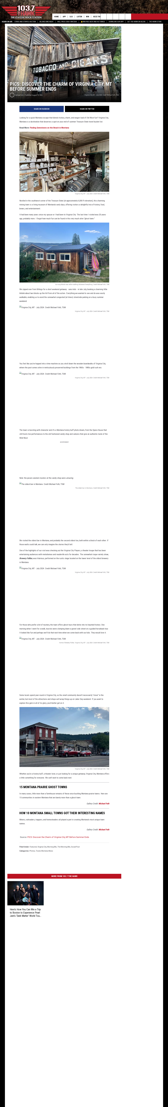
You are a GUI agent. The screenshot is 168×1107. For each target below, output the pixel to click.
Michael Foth (19, 95)
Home (56, 17)
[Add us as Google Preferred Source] (110, 17)
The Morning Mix (63, 847)
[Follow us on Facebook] (116, 17)
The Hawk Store (155, 22)
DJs (71, 17)
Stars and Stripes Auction (25, 22)
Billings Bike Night (46, 22)
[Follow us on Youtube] (128, 17)
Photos (32, 851)
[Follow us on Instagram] (122, 17)
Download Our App (116, 22)
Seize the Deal (99, 17)
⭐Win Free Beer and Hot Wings (93, 22)
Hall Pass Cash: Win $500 (67, 22)
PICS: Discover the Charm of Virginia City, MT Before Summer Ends (58, 837)
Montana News (47, 851)
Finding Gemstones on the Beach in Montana (49, 127)
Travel (38, 851)
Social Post (75, 847)
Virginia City (42, 847)
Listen (79, 17)
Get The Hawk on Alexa (136, 22)
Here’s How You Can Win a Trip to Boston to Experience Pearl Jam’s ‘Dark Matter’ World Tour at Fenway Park (25, 912)
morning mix (52, 847)
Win (87, 17)
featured (33, 847)
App (64, 17)
